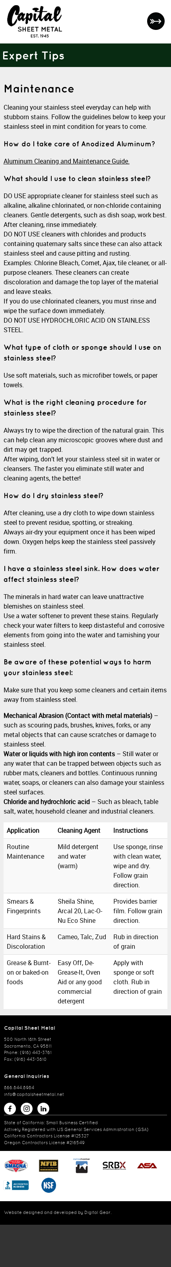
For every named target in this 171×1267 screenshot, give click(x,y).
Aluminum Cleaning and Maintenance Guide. (67, 161)
